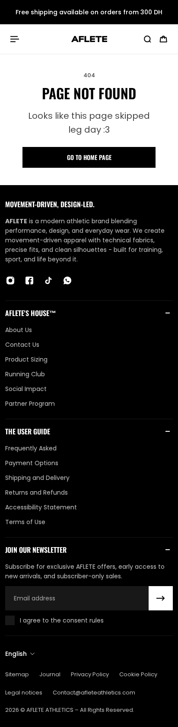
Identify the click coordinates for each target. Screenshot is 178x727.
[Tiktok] (48, 280)
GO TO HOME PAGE (89, 157)
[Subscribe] (161, 598)
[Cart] (163, 39)
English (16, 653)
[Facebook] (29, 280)
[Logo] (89, 39)
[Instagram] (10, 280)
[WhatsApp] (67, 280)
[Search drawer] (147, 39)
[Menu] (15, 39)
